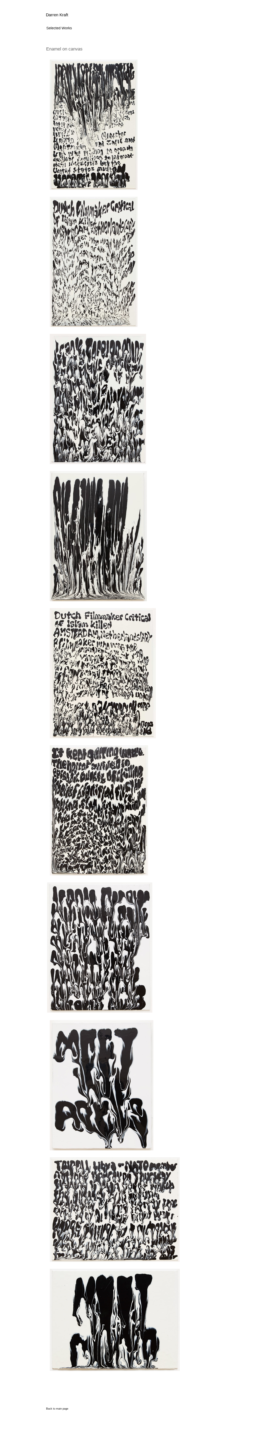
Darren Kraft (57, 15)
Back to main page (57, 1408)
